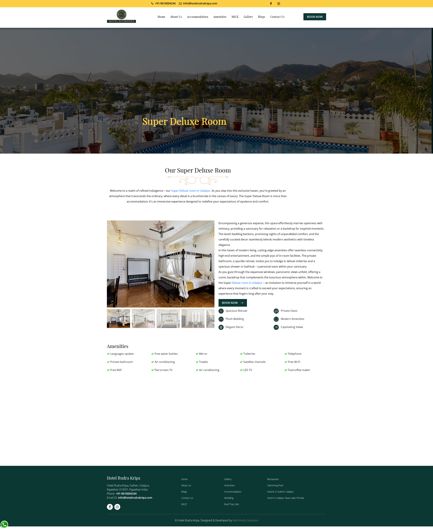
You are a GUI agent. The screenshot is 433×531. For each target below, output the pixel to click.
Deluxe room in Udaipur (247, 283)
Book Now (315, 17)
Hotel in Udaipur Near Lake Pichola (285, 498)
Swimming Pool (275, 485)
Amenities (219, 17)
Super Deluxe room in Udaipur (190, 191)
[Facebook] (270, 3)
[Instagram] (279, 3)
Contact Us (277, 17)
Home (161, 17)
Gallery (248, 17)
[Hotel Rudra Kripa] (121, 17)
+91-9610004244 (126, 493)
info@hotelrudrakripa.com (135, 498)
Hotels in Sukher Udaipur (280, 491)
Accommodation (197, 17)
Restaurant (273, 479)
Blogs (261, 17)
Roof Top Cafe (231, 504)
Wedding (228, 498)
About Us (176, 17)
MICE (235, 17)
